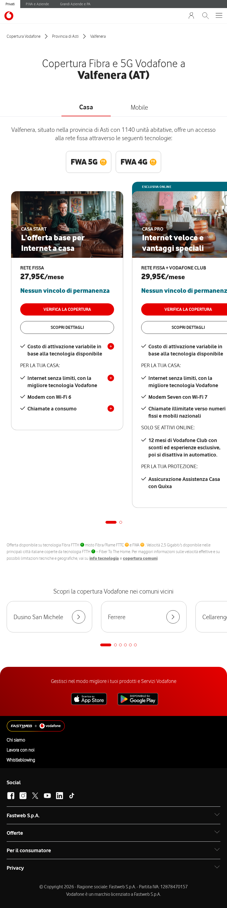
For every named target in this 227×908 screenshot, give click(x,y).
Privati (10, 4)
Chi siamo (16, 740)
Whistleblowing (21, 760)
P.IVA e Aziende (37, 4)
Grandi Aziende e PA (75, 4)
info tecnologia (104, 558)
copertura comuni (140, 558)
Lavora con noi (20, 750)
